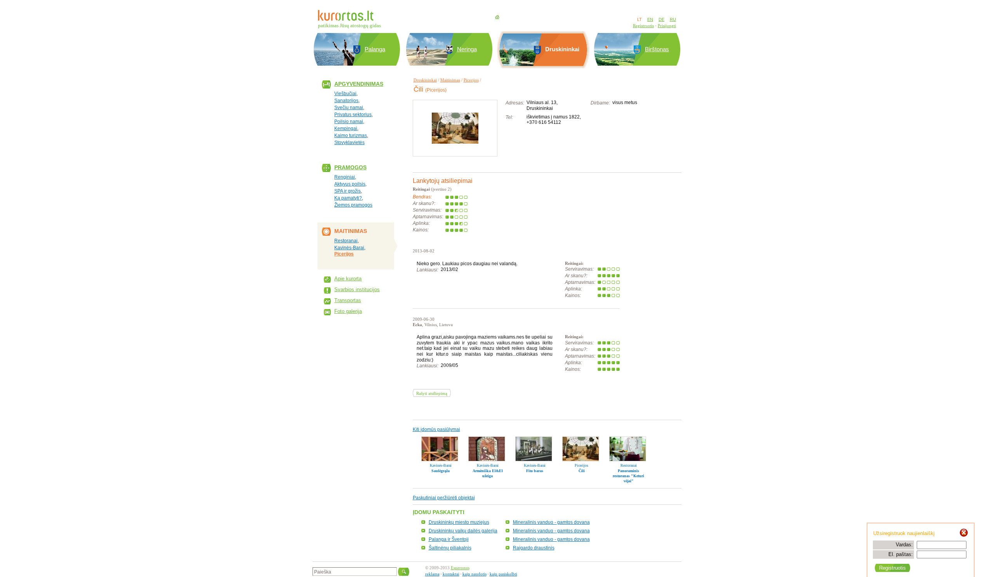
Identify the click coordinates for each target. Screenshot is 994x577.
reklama (432, 574)
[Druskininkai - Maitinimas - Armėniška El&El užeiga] (486, 448)
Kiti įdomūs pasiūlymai (436, 429)
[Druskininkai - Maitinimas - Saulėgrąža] (439, 448)
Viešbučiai (345, 93)
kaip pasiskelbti (503, 574)
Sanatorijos (346, 100)
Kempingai (345, 128)
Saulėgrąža (440, 471)
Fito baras (534, 471)
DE (661, 19)
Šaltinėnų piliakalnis (450, 548)
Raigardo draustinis (533, 548)
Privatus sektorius (353, 114)
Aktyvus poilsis (349, 184)
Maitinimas (450, 80)
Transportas (347, 300)
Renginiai (344, 177)
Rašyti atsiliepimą (431, 393)
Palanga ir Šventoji (449, 539)
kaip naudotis (474, 574)
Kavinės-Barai (349, 247)
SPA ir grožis (347, 191)
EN (650, 19)
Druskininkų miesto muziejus (459, 522)
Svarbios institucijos (357, 289)
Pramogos (350, 167)
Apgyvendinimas (358, 84)
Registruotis (643, 25)
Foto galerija (348, 311)
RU (673, 19)
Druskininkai (425, 80)
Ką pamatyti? (348, 198)
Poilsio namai (348, 121)
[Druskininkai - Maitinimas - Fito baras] (533, 448)
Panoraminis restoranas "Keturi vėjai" (628, 476)
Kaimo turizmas (350, 135)
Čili (582, 471)
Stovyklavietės (349, 142)
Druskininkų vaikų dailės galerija (463, 531)
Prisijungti (667, 25)
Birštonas (657, 49)
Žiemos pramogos (353, 205)
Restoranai (346, 240)
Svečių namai (348, 107)
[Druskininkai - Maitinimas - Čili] (580, 448)
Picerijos (344, 254)
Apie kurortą (347, 279)
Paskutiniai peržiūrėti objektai (444, 498)
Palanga (375, 49)
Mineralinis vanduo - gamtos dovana (551, 522)
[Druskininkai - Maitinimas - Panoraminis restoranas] (627, 448)
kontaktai (451, 574)
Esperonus (460, 567)
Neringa (467, 49)
